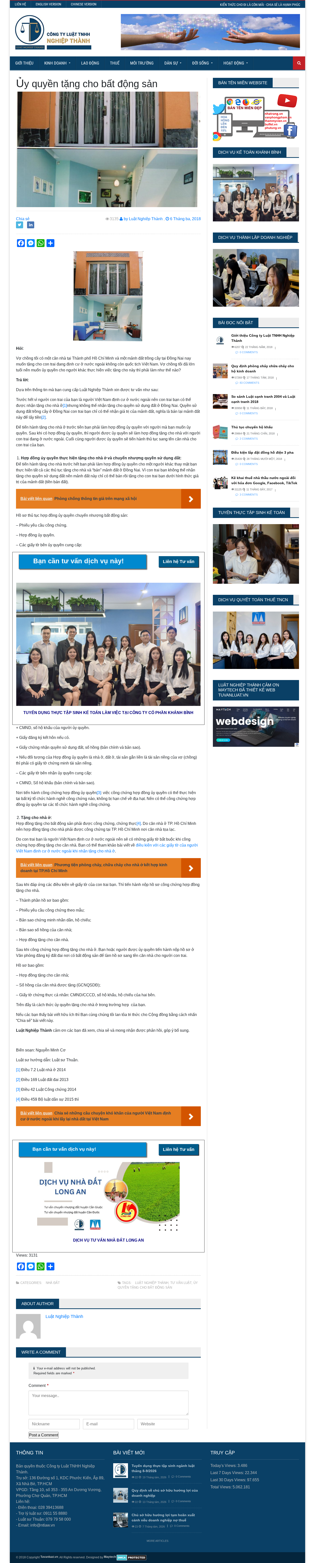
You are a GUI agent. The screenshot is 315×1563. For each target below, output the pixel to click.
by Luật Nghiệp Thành (143, 219)
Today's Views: (223, 1465)
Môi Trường (142, 63)
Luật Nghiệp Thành (151, 1283)
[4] (139, 823)
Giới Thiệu (24, 63)
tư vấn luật (180, 1283)
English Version (48, 4)
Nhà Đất (53, 1283)
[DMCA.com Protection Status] (131, 1557)
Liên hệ (20, 4)
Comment (38, 1385)
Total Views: (221, 1487)
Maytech (110, 1557)
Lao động (90, 63)
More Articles (157, 1540)
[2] (43, 417)
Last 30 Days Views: (228, 1480)
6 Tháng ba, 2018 (185, 219)
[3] (99, 793)
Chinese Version (83, 4)
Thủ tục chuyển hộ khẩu (252, 427)
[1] (65, 405)
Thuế (114, 63)
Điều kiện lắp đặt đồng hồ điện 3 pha (262, 452)
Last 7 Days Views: (227, 1473)
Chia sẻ (23, 219)
